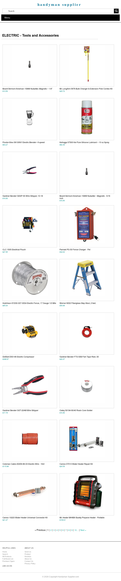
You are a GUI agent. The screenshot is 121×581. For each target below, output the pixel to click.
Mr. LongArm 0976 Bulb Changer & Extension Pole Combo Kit (86, 88)
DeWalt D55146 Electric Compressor (18, 356)
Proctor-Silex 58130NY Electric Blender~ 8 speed (24, 142)
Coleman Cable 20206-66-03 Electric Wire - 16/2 (23, 463)
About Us (28, 559)
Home (4, 552)
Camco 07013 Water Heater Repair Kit (76, 463)
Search (5, 554)
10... (76, 529)
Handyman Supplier (59, 4)
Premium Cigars (8, 561)
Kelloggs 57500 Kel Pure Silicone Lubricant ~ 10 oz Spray (84, 142)
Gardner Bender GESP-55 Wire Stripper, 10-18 (23, 195)
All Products (7, 556)
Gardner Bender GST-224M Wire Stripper (20, 410)
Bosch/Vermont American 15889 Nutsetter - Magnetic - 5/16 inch (85, 196)
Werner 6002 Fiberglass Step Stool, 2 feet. (78, 303)
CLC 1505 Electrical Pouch (14, 249)
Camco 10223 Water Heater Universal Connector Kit (25, 517)
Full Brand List (7, 559)
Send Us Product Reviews (28, 554)
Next (82, 529)
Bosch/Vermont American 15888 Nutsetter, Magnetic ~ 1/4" (27, 88)
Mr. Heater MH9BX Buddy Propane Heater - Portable (82, 517)
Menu (7, 17)
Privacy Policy (30, 563)
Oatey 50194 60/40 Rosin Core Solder (76, 410)
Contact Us (29, 561)
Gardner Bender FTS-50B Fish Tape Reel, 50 (79, 356)
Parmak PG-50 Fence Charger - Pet (75, 249)
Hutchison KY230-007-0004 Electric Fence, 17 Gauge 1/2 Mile (29, 303)
